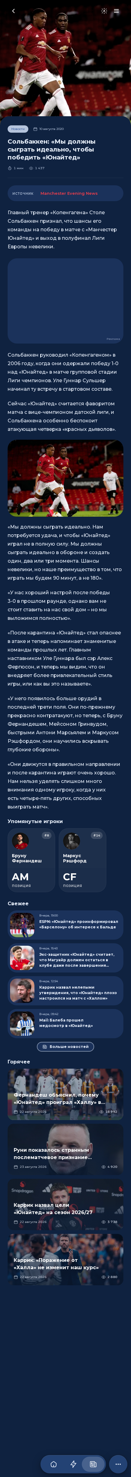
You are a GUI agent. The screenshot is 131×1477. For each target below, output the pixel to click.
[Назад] (13, 11)
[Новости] (93, 1464)
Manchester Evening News (69, 193)
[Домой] (53, 1464)
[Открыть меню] (116, 11)
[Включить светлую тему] (104, 11)
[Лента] (73, 1464)
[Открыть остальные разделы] (118, 1464)
